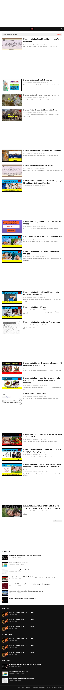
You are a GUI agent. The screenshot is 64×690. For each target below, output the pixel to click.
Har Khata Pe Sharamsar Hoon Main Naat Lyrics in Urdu (25, 555)
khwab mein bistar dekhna (34, 307)
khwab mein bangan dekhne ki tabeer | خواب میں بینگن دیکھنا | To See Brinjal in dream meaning (41, 380)
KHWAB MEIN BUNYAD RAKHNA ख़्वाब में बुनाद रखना (42, 236)
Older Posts (57, 521)
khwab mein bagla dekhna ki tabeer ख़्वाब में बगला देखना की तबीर (42, 40)
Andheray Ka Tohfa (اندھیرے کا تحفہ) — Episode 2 (22, 626)
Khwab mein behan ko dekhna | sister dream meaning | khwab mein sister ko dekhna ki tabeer (42, 466)
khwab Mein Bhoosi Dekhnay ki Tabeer (40, 110)
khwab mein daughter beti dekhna (37, 80)
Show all (59, 34)
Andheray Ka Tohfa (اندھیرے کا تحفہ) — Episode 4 (22, 612)
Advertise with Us (58, 687)
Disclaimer (35, 687)
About (23, 687)
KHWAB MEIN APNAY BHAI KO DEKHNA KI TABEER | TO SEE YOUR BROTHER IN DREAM (41, 507)
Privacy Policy (49, 687)
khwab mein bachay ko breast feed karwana (41, 322)
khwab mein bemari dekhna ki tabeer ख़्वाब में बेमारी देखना (41, 252)
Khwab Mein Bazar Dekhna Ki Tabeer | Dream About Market (42, 435)
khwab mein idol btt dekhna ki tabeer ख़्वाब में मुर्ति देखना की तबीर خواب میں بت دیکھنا (42, 364)
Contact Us (28, 687)
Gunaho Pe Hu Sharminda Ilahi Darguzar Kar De (22, 598)
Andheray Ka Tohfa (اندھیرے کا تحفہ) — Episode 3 (22, 619)
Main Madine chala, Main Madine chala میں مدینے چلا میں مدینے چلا (26, 591)
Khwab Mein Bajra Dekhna (34, 394)
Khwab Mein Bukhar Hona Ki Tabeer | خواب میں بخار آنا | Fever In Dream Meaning (42, 182)
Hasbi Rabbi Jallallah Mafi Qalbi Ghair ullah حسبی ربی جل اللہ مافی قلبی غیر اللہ (29, 584)
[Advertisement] (32, 13)
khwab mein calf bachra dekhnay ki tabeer (41, 95)
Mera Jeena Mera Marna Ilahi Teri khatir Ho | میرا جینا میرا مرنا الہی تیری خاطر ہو (32, 577)
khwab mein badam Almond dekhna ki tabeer (42, 151)
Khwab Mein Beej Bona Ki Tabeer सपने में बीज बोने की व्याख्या (42, 222)
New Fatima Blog (28, 44)
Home (18, 687)
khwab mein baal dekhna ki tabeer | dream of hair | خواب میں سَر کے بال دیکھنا (42, 450)
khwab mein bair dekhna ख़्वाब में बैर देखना (38, 166)
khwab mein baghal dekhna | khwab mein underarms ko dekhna (41, 293)
